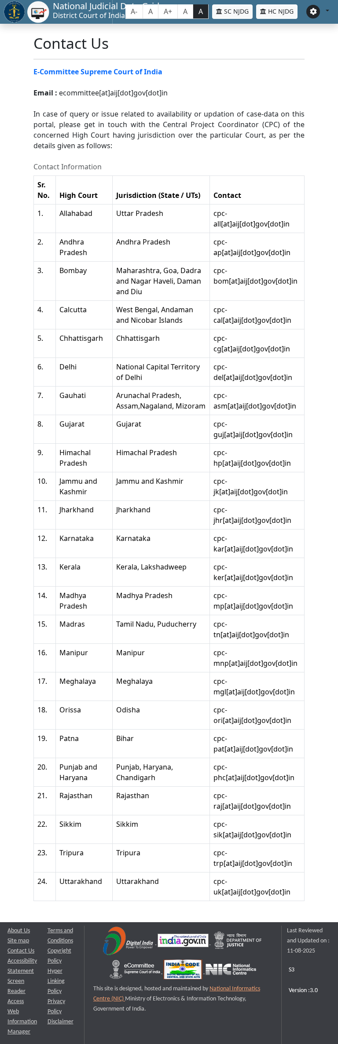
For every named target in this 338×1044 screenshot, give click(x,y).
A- (134, 11)
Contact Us (20, 951)
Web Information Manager (22, 1022)
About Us (18, 931)
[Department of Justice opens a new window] (238, 942)
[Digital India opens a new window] (129, 942)
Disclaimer (60, 1022)
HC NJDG (280, 11)
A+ (168, 11)
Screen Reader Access (16, 991)
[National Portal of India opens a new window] (184, 942)
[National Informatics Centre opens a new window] (231, 972)
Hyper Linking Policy (56, 981)
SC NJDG (235, 11)
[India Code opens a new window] (183, 972)
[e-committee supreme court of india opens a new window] (135, 972)
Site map (18, 941)
